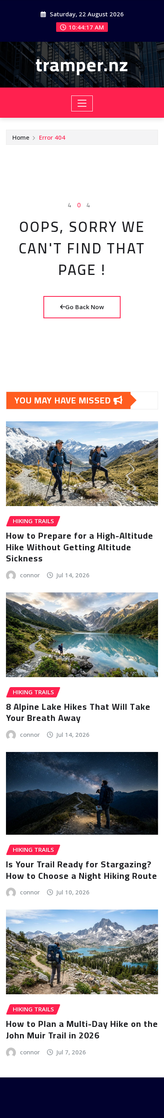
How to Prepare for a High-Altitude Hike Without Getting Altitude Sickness (79, 547)
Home (20, 137)
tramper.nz (82, 64)
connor (30, 575)
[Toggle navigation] (82, 103)
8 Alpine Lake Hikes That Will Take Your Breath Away (78, 712)
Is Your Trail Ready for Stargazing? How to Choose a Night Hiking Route (81, 870)
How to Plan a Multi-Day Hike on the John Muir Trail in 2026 (82, 1029)
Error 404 (52, 137)
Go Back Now (84, 307)
